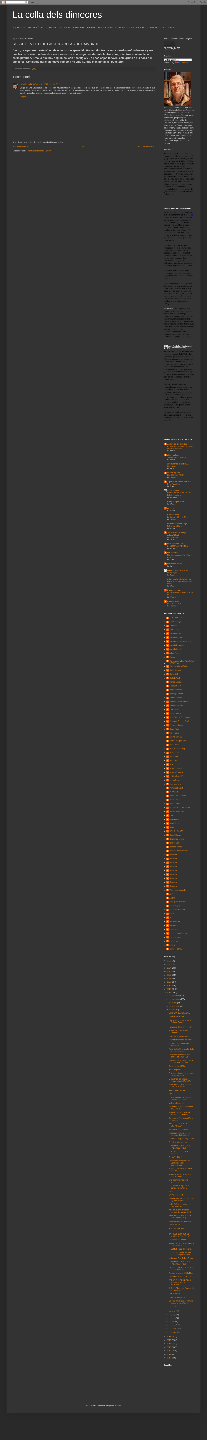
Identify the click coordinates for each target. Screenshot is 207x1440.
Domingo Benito (176, 694)
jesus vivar (173, 925)
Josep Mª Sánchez (177, 772)
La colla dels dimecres (57, 15)
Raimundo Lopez (176, 839)
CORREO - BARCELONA (179, 1013)
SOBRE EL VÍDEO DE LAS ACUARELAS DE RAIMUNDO (180, 1282)
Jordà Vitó (173, 756)
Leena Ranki (174, 780)
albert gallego (173, 455)
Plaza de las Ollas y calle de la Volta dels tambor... (181, 1050)
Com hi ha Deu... (175, 1225)
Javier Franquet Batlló (178, 741)
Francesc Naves (176, 725)
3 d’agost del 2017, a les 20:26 (45, 84)
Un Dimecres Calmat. (177, 1240)
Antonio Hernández (177, 645)
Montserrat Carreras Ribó (179, 808)
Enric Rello (174, 709)
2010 (169, 1358)
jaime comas (174, 921)
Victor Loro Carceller (177, 890)
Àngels (172, 898)
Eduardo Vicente (176, 705)
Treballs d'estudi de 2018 (176, 457)
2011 (169, 1354)
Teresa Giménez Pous (178, 851)
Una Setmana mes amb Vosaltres (178, 1181)
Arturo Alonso (173, 490)
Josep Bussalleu (176, 768)
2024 (169, 968)
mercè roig (173, 941)
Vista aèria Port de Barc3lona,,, (181, 1258)
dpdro (171, 914)
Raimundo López (174, 590)
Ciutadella (173, 1307)
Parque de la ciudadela (178, 1129)
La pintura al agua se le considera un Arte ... (179, 1187)
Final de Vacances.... (177, 1016)
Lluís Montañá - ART (176, 544)
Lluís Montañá (26, 84)
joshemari (173, 929)
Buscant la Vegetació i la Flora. (181, 1273)
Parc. (171, 1094)
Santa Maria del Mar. (177, 1066)
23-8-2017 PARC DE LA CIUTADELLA (178, 1125)
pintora (172, 945)
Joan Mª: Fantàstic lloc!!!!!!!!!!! (180, 1040)
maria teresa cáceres (178, 933)
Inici (83, 146)
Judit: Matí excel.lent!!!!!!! (179, 1036)
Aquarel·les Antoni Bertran (178, 482)
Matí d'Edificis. (174, 1294)
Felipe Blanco (175, 713)
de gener (173, 1332)
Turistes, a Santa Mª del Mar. (180, 1027)
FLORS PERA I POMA (175, 475)
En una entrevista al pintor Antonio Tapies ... (180, 1021)
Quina (171, 827)
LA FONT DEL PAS (174, 604)
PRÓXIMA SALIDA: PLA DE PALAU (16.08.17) (180, 1217)
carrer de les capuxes (177, 1297)
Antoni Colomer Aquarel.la (180, 641)
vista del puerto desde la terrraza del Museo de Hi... (181, 1211)
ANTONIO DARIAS (177, 618)
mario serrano (175, 937)
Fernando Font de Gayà (177, 524)
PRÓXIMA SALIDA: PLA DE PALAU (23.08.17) (180, 1147)
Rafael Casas (175, 835)
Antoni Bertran (175, 633)
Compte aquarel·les (175, 502)
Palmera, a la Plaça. (174, 526)
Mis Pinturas (172, 553)
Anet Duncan (174, 629)
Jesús (171, 1191)
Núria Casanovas (176, 811)
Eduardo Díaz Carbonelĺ (179, 702)
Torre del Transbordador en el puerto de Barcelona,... (181, 1061)
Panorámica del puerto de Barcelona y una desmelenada (179, 1163)
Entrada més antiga (146, 146)
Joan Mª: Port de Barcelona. (180, 1249)
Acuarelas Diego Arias (177, 444)
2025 (169, 964)
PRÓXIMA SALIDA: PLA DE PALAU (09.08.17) (180, 1263)
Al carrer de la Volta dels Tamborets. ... (179, 1044)
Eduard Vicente (173, 515)
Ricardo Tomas (175, 847)
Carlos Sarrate (175, 670)
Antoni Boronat (175, 637)
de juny (172, 1315)
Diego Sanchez (175, 690)
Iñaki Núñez (174, 733)
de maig (172, 1318)
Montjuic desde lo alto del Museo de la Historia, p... (180, 1113)
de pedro (171, 508)
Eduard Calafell (175, 698)
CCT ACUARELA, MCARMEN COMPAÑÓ (181, 662)
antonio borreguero (177, 910)
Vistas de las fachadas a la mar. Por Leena (180, 1175)
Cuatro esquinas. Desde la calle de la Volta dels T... (180, 1098)
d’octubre (173, 1003)
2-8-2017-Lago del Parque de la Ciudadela (181, 1289)
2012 (169, 1351)
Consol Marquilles (176, 682)
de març (172, 1325)
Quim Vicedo (174, 823)
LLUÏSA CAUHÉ (176, 776)
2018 (169, 989)
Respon (23, 97)
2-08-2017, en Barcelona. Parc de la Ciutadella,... (181, 1268)
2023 (169, 971)
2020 (169, 982)
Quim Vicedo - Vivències (177, 570)
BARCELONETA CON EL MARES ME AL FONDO (179, 1235)
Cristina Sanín (175, 686)
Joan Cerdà (174, 745)
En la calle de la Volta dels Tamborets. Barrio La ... (179, 1056)
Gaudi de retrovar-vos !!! (178, 1142)
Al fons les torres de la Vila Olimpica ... (179, 1032)
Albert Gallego (175, 622)
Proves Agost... (173, 573)
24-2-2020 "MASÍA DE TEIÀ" (177, 546)
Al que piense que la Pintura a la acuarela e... (181, 1244)
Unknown (173, 855)
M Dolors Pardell (176, 788)
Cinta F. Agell (174, 678)
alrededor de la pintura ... (178, 464)
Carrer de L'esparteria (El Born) (181, 1139)
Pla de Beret (171, 466)
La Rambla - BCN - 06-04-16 (177, 517)
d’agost (172, 1010)
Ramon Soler (174, 843)
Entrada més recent (21, 146)
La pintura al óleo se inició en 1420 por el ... (181, 1108)
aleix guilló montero (177, 902)
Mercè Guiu (174, 800)
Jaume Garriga (175, 737)
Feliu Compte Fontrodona (179, 717)
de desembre (174, 996)
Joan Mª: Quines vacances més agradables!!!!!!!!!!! (181, 1199)
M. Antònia (173, 792)
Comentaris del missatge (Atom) (38, 151)
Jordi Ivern (173, 760)
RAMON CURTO (176, 831)
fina (170, 917)
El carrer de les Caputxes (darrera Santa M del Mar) (180, 1080)
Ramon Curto (173, 601)
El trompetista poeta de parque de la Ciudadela (181, 1074)
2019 (169, 986)
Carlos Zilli (173, 674)
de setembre (174, 1006)
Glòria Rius (174, 729)
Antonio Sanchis (176, 649)
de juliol (172, 1311)
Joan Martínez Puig (177, 749)
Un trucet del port (176, 1195)
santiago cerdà (175, 949)
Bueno (172, 657)
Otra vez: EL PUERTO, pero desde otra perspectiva (180, 1254)
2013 (169, 1347)
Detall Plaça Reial (173, 484)
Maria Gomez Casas (177, 796)
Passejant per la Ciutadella (180, 1221)
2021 (169, 978)
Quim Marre (174, 819)
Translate (184, 63)
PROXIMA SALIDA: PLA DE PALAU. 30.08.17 (180, 1086)
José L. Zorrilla (175, 764)
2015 (169, 1340)
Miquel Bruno (174, 804)
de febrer (173, 1329)
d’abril (172, 1322)
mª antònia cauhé (174, 564)
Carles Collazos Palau (178, 666)
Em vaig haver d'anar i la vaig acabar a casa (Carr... (181, 1302)
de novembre (174, 999)
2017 (169, 993)
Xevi (171, 894)
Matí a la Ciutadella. (177, 1103)
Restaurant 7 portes (177, 1090)
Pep (171, 815)
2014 (169, 1344)
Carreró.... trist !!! (175, 1157)
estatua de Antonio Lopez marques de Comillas (179, 1134)
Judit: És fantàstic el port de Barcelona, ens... (180, 1205)
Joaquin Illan (174, 753)
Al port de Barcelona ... (177, 1229)
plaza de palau (175, 1070)
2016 (169, 1337)
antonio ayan (174, 906)
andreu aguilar (173, 473)
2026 (169, 961)
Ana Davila (174, 626)
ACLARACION (172, 537)
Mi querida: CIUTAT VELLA (180, 1277)
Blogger (118, 1406)
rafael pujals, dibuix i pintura (179, 579)
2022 (169, 975)
